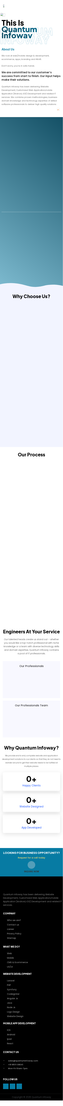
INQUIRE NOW (31, 871)
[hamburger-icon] (57, 5)
